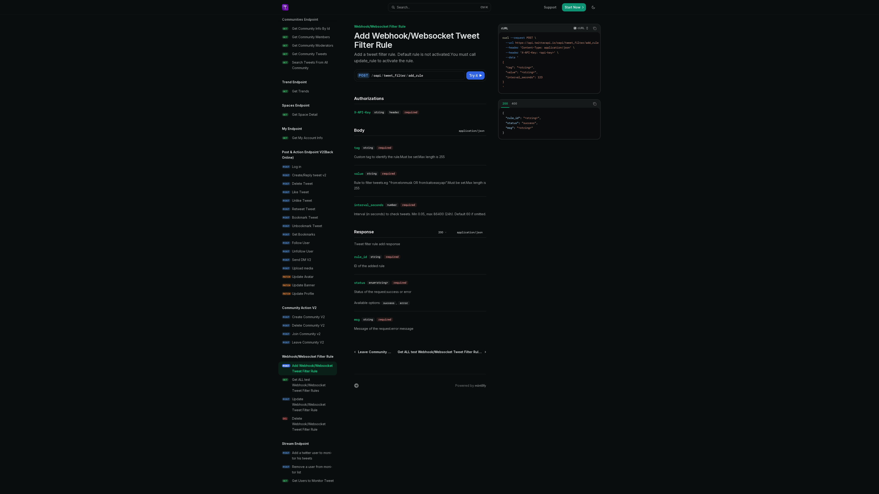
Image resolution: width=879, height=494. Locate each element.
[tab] (505, 103)
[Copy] (461, 75)
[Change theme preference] (593, 7)
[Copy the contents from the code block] (595, 28)
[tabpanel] (549, 123)
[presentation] (311, 254)
